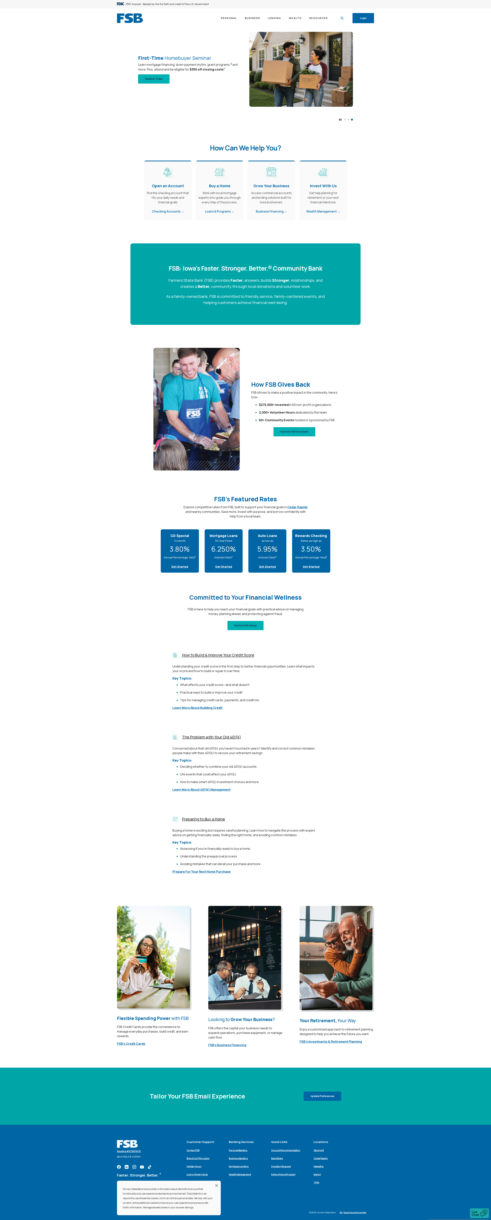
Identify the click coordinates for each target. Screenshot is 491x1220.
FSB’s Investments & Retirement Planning (331, 1041)
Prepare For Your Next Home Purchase (201, 871)
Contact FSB (193, 1150)
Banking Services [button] (241, 1142)
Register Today (157, 78)
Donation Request (281, 1166)
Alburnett (319, 1150)
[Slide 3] (352, 120)
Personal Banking (238, 1150)
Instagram (134, 1167)
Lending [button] (274, 18)
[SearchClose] (342, 18)
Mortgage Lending (238, 1166)
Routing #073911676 (129, 1151)
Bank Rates (277, 1158)
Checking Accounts (166, 211)
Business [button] (252, 18)
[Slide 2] (348, 120)
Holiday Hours (194, 1166)
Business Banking (238, 1158)
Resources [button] (318, 18)
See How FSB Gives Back (294, 431)
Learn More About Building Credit (197, 708)
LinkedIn (127, 1167)
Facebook (119, 1167)
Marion (317, 1174)
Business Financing (270, 211)
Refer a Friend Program (283, 1174)
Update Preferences (322, 1096)
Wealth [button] (295, 18)
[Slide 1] (345, 120)
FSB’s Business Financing (227, 1045)
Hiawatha (318, 1166)
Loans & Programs (218, 211)
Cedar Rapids (297, 507)
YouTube (142, 1167)
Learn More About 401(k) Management (201, 789)
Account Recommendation (285, 1150)
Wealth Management (321, 211)
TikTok (150, 1167)
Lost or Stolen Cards (197, 1174)
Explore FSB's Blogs (245, 625)
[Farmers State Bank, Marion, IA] (130, 18)
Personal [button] (229, 18)
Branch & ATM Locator (198, 1158)
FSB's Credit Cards (131, 1044)
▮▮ (340, 119)
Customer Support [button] (200, 1142)
